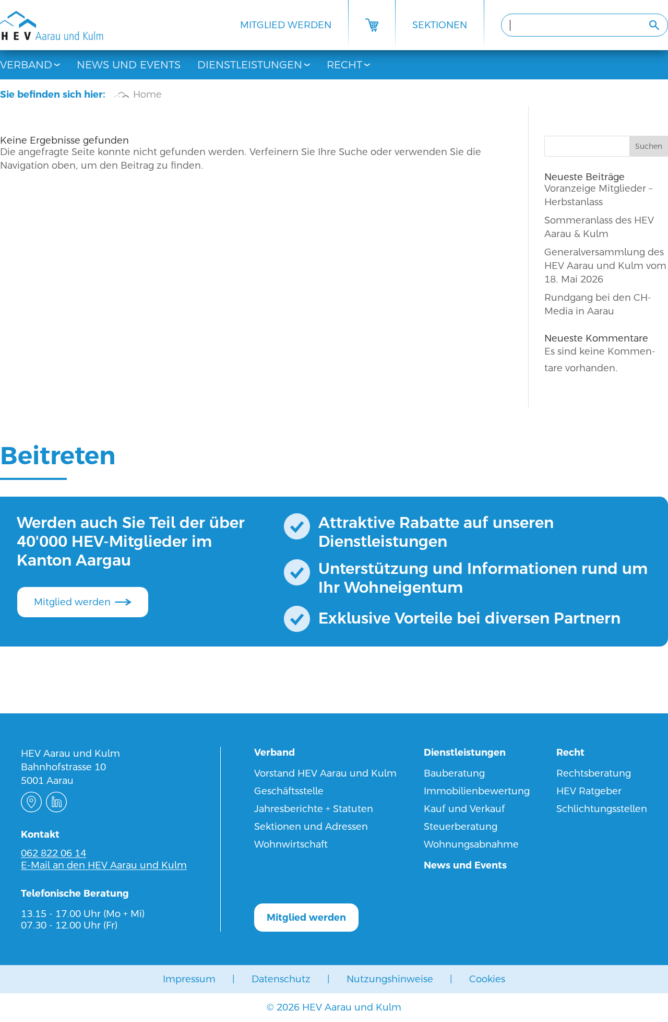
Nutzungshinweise (390, 978)
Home (147, 94)
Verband (26, 64)
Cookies (487, 978)
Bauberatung (454, 773)
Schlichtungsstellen (601, 808)
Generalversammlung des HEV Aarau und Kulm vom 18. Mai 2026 (605, 265)
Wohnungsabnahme (471, 844)
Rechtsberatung (593, 773)
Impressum (189, 978)
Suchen (648, 146)
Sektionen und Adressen (311, 826)
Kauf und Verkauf (464, 808)
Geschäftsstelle (289, 790)
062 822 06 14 (53, 853)
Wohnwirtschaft (291, 844)
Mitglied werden (285, 24)
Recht (344, 64)
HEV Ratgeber (589, 790)
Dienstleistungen (249, 64)
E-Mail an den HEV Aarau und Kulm (104, 865)
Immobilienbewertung (477, 790)
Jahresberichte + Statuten (313, 808)
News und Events (129, 64)
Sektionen (439, 24)
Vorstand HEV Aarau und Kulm (325, 773)
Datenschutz (281, 978)
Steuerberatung (460, 826)
